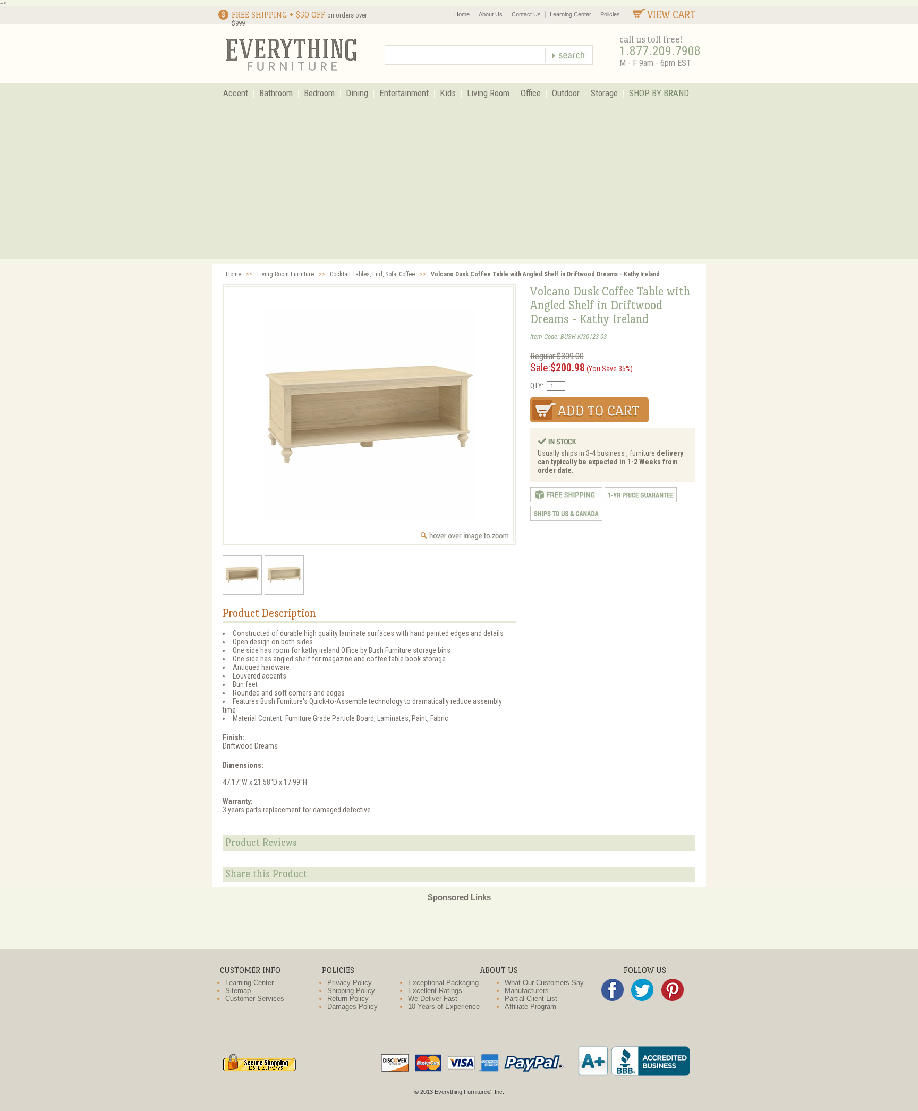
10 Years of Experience (444, 1007)
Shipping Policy (351, 991)
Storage (604, 93)
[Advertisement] (459, 184)
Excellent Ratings (435, 991)
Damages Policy (352, 1007)
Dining (357, 93)
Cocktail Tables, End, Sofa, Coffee (372, 274)
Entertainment (404, 93)
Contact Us (526, 14)
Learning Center (570, 14)
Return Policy (348, 999)
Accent (235, 93)
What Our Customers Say (544, 983)
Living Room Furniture (285, 274)
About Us (491, 14)
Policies (610, 14)
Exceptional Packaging (443, 983)
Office (531, 93)
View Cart (671, 14)
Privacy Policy (349, 983)
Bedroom (319, 93)
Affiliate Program (530, 1007)
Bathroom (276, 93)
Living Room (488, 93)
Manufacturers (527, 991)
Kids (448, 93)
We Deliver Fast (432, 999)
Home (462, 14)
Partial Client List (531, 999)
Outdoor (566, 93)
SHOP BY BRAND (659, 93)
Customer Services (254, 999)
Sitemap (238, 991)
